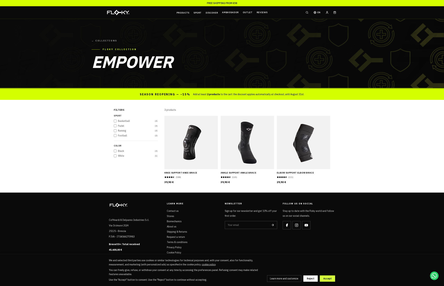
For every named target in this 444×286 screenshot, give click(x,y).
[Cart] (335, 12)
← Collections (104, 40)
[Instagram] (296, 225)
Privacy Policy (174, 247)
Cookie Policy (174, 252)
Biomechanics (174, 221)
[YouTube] (306, 225)
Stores (170, 216)
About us (171, 226)
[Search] (307, 12)
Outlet (248, 12)
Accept (327, 278)
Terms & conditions (177, 242)
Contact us (173, 211)
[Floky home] (140, 12)
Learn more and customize (284, 278)
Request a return (176, 237)
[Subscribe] (272, 225)
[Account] (327, 12)
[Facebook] (287, 225)
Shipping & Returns (177, 231)
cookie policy (209, 264)
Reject (310, 278)
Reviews (262, 12)
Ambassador (230, 12)
